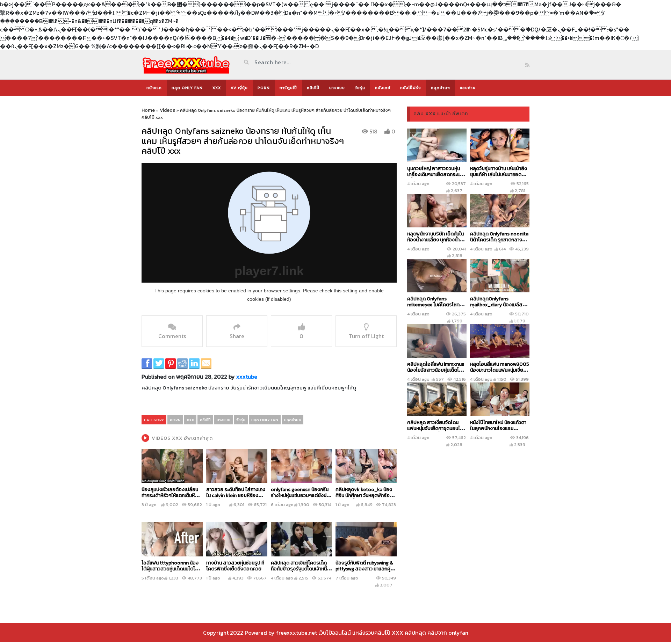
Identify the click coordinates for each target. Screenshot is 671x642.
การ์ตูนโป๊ (288, 87)
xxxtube (246, 376)
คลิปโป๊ (313, 87)
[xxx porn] (186, 65)
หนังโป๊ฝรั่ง (410, 87)
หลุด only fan (187, 87)
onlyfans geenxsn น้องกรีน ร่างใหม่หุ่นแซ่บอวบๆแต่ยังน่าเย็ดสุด (300, 495)
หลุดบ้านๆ (440, 87)
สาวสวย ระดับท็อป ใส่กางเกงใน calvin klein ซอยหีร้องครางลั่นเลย (235, 495)
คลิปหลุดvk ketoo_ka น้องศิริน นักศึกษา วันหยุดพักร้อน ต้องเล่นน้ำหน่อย (364, 495)
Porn (264, 87)
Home (148, 110)
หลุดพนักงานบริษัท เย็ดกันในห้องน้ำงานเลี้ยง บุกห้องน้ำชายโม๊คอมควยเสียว (435, 239)
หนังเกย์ (382, 87)
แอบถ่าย (468, 87)
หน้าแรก (154, 87)
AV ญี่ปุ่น (239, 87)
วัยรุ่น (360, 87)
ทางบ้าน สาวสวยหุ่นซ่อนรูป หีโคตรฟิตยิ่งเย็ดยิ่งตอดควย (235, 565)
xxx (216, 87)
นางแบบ (337, 87)
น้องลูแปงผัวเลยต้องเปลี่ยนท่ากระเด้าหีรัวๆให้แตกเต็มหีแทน (170, 495)
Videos (167, 110)
